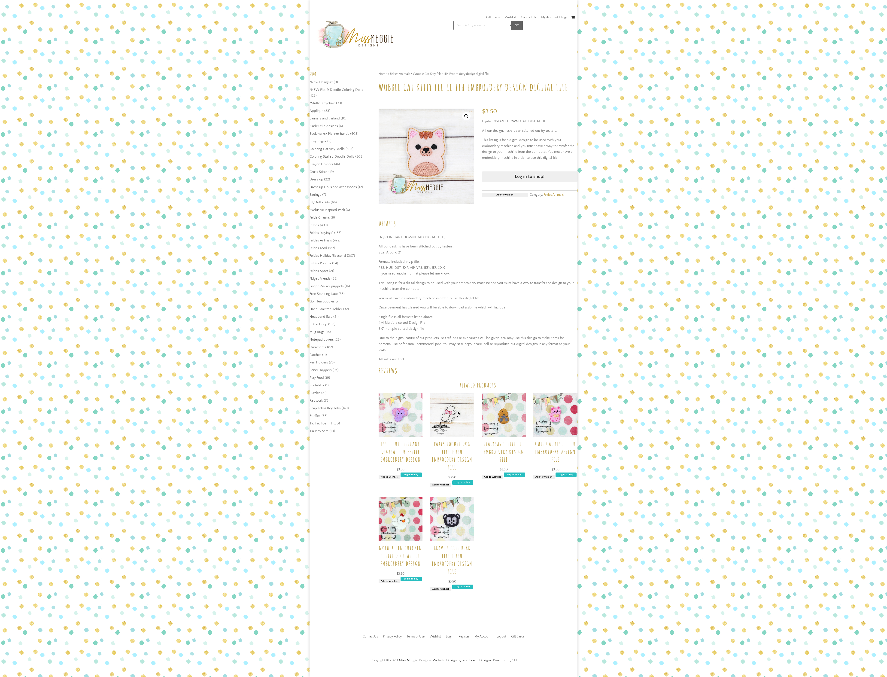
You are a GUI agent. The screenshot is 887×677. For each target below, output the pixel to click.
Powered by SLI (505, 660)
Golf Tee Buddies (322, 301)
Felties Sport (319, 271)
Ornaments (318, 347)
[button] (466, 116)
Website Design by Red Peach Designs (462, 660)
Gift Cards (493, 17)
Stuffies (315, 416)
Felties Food (318, 248)
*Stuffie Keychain (322, 103)
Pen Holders (319, 362)
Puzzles (315, 393)
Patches (315, 355)
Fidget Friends (320, 279)
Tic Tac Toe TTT (321, 423)
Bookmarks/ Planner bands (329, 134)
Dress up (316, 179)
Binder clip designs (324, 126)
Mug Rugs (317, 332)
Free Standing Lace (324, 294)
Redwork (316, 401)
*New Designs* (321, 82)
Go (517, 25)
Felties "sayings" (321, 233)
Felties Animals (321, 240)
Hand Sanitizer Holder (326, 309)
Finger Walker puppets (327, 286)
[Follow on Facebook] (439, 647)
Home (383, 74)
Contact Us (528, 17)
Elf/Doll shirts (320, 202)
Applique (316, 111)
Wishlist (510, 17)
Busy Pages (318, 141)
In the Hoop (318, 324)
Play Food (317, 378)
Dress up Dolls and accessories (333, 187)
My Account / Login (554, 17)
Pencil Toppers (321, 370)
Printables (317, 385)
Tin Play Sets (319, 431)
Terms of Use (416, 636)
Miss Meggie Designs (415, 660)
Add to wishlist (389, 477)
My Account (482, 636)
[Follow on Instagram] (448, 647)
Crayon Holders (321, 164)
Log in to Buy (411, 474)
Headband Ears (321, 317)
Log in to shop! (529, 176)
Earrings (315, 195)
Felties (314, 225)
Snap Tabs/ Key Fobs (325, 408)
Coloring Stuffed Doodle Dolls (332, 157)
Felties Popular (320, 263)
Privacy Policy (392, 636)
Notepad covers (322, 340)
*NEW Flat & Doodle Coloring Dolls (336, 90)
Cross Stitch (319, 172)
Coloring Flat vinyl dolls (327, 149)
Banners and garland (325, 118)
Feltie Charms (320, 218)
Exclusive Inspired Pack (327, 210)
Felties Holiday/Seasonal (328, 256)
